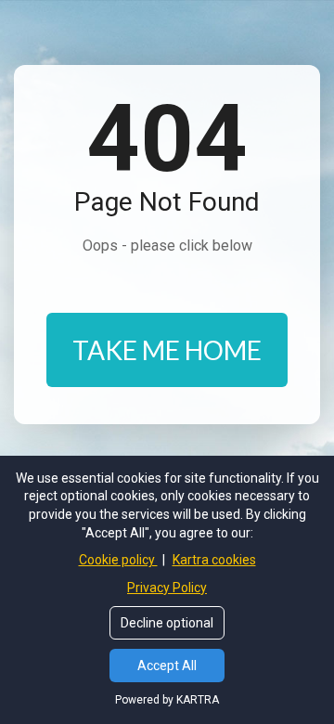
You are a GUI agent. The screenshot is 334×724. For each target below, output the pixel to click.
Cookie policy (118, 559)
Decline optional (167, 622)
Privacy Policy (167, 587)
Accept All (167, 665)
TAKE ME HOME (167, 350)
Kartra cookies (214, 559)
